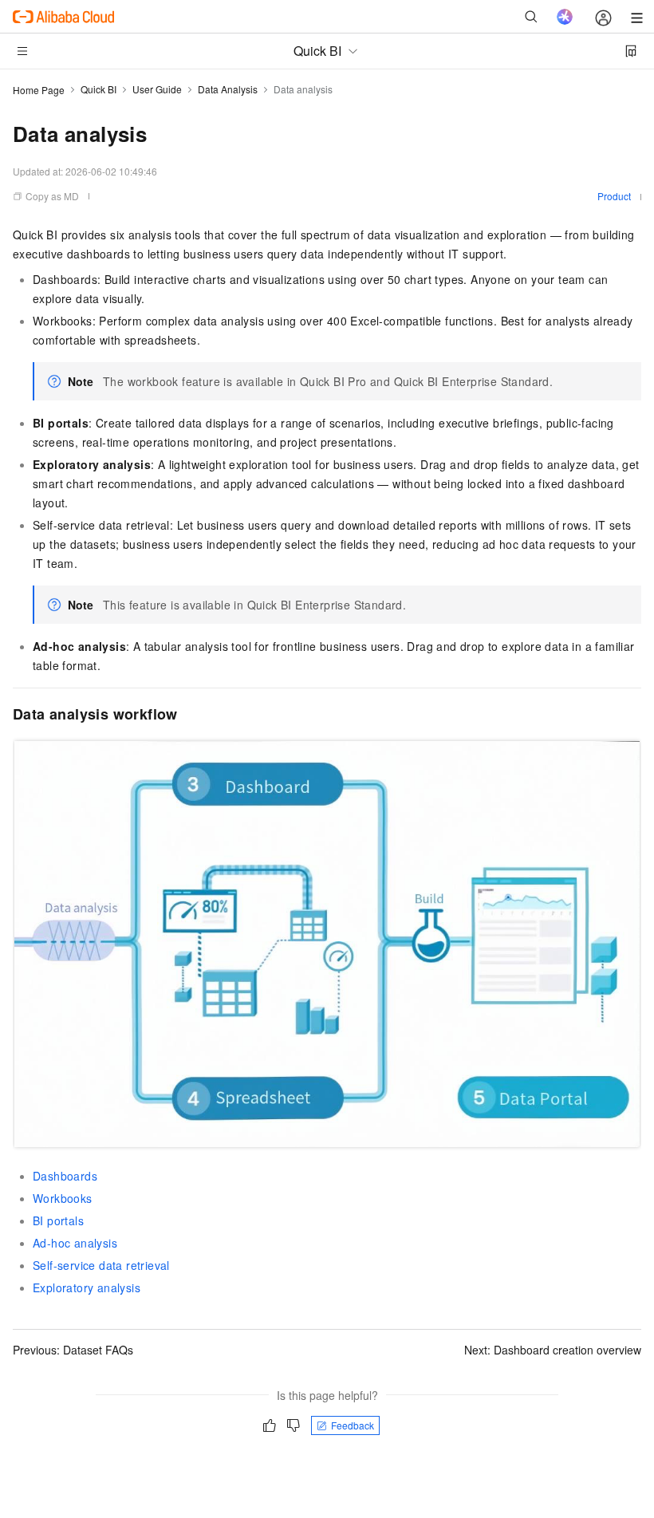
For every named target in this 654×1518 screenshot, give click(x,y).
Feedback (352, 1425)
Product (614, 196)
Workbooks (63, 1198)
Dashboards (65, 1176)
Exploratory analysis (86, 1287)
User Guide (157, 89)
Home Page (39, 90)
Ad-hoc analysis (75, 1243)
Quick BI (98, 89)
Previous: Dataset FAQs (73, 1350)
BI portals (58, 1220)
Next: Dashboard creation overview (552, 1350)
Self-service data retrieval (101, 1265)
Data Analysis (228, 89)
